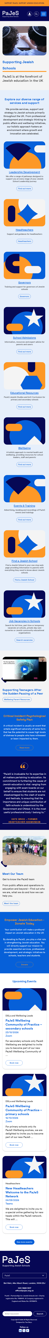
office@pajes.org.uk (24, 1290)
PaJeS (7, 1275)
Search (36, 13)
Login (29, 13)
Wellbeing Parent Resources (17, 699)
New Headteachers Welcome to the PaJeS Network (22, 1192)
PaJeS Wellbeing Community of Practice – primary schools (24, 1110)
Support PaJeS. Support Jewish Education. (24, 3)
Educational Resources (24, 393)
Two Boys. (28, 1322)
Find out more (24, 188)
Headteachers (24, 229)
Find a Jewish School (24, 561)
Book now (14, 1063)
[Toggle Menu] (43, 14)
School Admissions (24, 337)
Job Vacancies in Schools (24, 621)
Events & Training (24, 505)
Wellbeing (24, 448)
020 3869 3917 (24, 1288)
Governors (24, 282)
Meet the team (11, 903)
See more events (24, 1242)
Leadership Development (24, 172)
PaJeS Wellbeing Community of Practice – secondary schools (24, 1024)
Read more (24, 747)
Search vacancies (24, 640)
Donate (24, 964)
